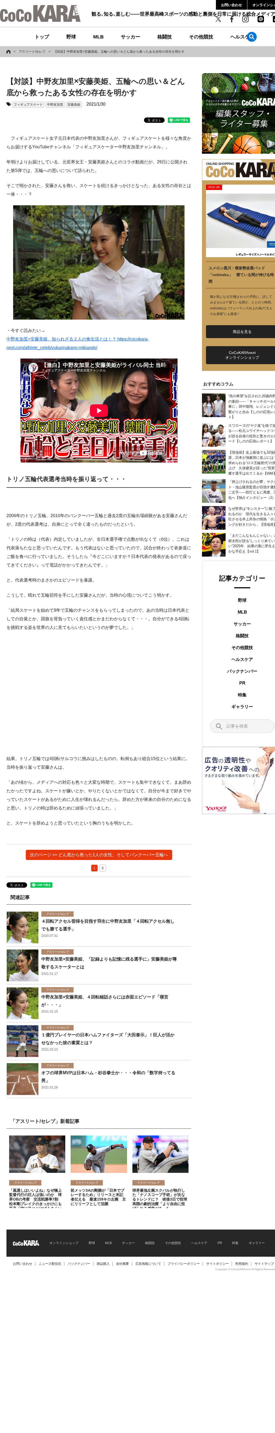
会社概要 (122, 1264)
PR (242, 683)
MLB (98, 37)
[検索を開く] (252, 37)
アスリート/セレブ (32, 51)
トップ (42, 37)
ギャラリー (242, 706)
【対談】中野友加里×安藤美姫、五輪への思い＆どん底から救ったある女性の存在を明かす (119, 51)
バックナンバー (242, 671)
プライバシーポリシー (184, 1264)
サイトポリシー (217, 1264)
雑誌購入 (103, 1264)
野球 (71, 37)
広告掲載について (148, 1264)
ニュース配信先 (50, 1264)
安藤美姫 (73, 104)
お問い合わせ (231, 5)
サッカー (130, 37)
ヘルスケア (242, 37)
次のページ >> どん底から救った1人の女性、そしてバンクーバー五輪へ (99, 854)
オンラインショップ (63, 1243)
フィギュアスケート (28, 104)
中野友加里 (55, 104)
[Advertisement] (99, 693)
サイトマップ (264, 1264)
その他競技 (201, 37)
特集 (242, 695)
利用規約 (241, 1264)
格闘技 (164, 37)
